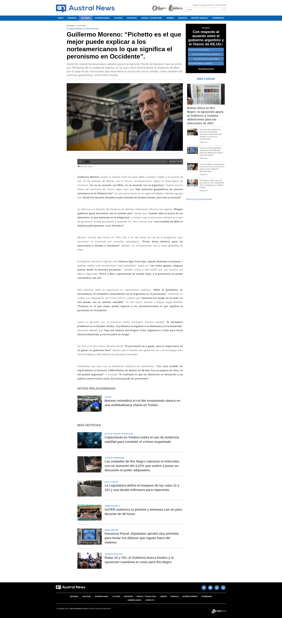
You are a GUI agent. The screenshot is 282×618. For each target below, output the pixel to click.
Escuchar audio (86, 166)
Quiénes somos (134, 600)
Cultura (118, 18)
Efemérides (218, 18)
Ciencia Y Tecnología (151, 18)
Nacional (86, 18)
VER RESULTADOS (206, 69)
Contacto (149, 600)
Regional (72, 18)
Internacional (102, 18)
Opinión (170, 18)
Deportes (132, 18)
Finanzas (182, 18)
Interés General (199, 18)
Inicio (60, 18)
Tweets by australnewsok (199, 199)
